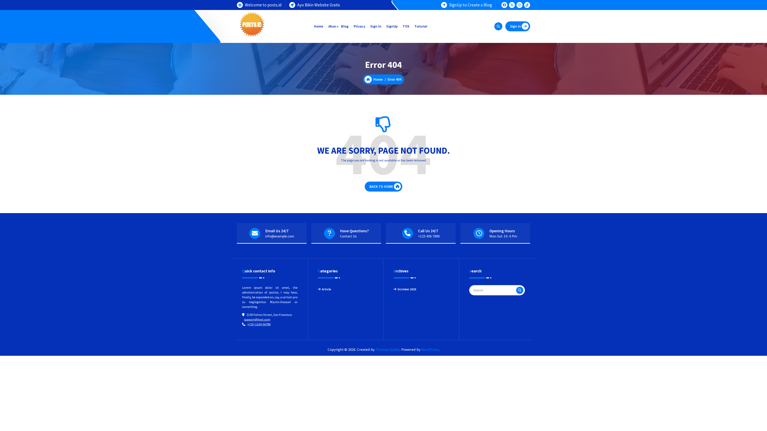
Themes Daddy (388, 349)
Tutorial (420, 26)
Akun (332, 26)
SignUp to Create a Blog (470, 5)
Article (326, 289)
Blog (345, 26)
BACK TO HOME (381, 186)
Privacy (359, 26)
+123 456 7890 (429, 236)
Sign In (375, 26)
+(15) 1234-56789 (259, 324)
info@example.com (279, 236)
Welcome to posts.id (263, 5)
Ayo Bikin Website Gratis (318, 5)
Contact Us (348, 236)
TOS (406, 26)
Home (318, 26)
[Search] (519, 290)
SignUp (392, 26)
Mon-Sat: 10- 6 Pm (503, 236)
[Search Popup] (498, 26)
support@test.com (257, 319)
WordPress (430, 349)
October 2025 (406, 289)
